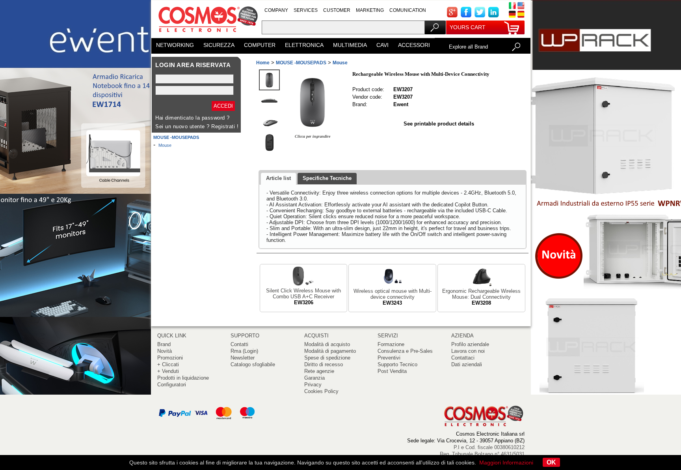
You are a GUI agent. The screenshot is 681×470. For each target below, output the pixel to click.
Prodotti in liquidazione (183, 378)
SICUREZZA (218, 45)
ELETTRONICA (304, 45)
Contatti (239, 344)
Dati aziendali (466, 364)
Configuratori (171, 385)
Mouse (164, 145)
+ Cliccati (168, 364)
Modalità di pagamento (330, 351)
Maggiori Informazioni (506, 462)
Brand (164, 344)
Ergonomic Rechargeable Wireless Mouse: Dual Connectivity (481, 294)
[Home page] (206, 35)
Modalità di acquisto (327, 344)
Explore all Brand (468, 47)
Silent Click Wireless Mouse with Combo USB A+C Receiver (303, 294)
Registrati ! (224, 126)
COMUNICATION (407, 10)
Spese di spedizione (327, 358)
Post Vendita (392, 371)
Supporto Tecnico (397, 364)
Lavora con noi (468, 351)
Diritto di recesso (323, 364)
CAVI (382, 45)
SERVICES (306, 10)
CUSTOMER (336, 10)
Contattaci (462, 358)
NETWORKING (175, 45)
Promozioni (170, 358)
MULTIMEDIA (350, 45)
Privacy (313, 385)
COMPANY (276, 10)
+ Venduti (168, 371)
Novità (164, 351)
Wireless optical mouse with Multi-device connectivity (393, 294)
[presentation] (278, 179)
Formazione (391, 344)
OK (551, 462)
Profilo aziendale (470, 344)
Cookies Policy (321, 391)
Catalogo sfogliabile (253, 364)
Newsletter (243, 358)
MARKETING (370, 10)
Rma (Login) (244, 351)
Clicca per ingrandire (312, 136)
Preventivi (389, 358)
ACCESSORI (414, 45)
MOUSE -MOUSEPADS (176, 137)
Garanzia (314, 378)
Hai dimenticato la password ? (192, 118)
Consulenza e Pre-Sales (405, 351)
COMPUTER (259, 45)
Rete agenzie (319, 371)
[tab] (278, 178)
